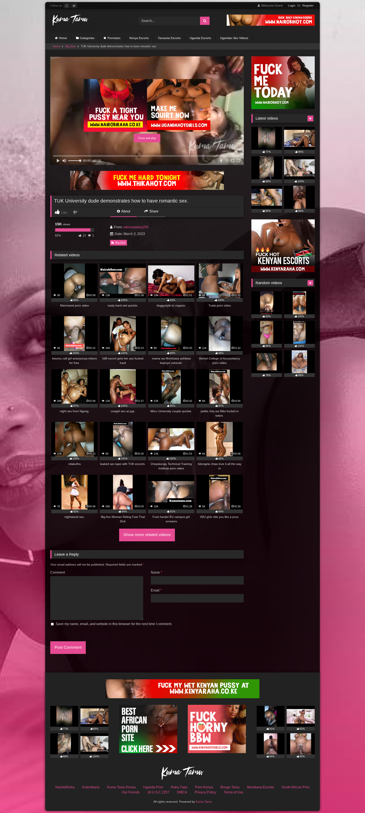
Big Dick (70, 46)
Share (153, 211)
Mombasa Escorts (260, 787)
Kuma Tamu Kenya (121, 787)
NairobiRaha (65, 787)
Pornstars (114, 38)
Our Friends (131, 792)
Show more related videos (147, 534)
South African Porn (296, 787)
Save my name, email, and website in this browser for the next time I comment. (114, 624)
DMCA (182, 792)
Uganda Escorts (200, 38)
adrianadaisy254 (135, 227)
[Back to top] (352, 800)
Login (291, 5)
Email (156, 590)
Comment (57, 572)
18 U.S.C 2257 (158, 792)
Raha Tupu (179, 787)
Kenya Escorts (139, 38)
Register (308, 5)
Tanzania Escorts (169, 38)
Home (63, 38)
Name (156, 572)
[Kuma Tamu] (69, 20)
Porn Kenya (204, 787)
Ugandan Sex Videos (234, 38)
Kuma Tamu (204, 801)
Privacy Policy (205, 792)
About (125, 211)
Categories (87, 38)
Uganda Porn (153, 787)
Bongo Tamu (230, 787)
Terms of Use (233, 792)
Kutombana (90, 787)
